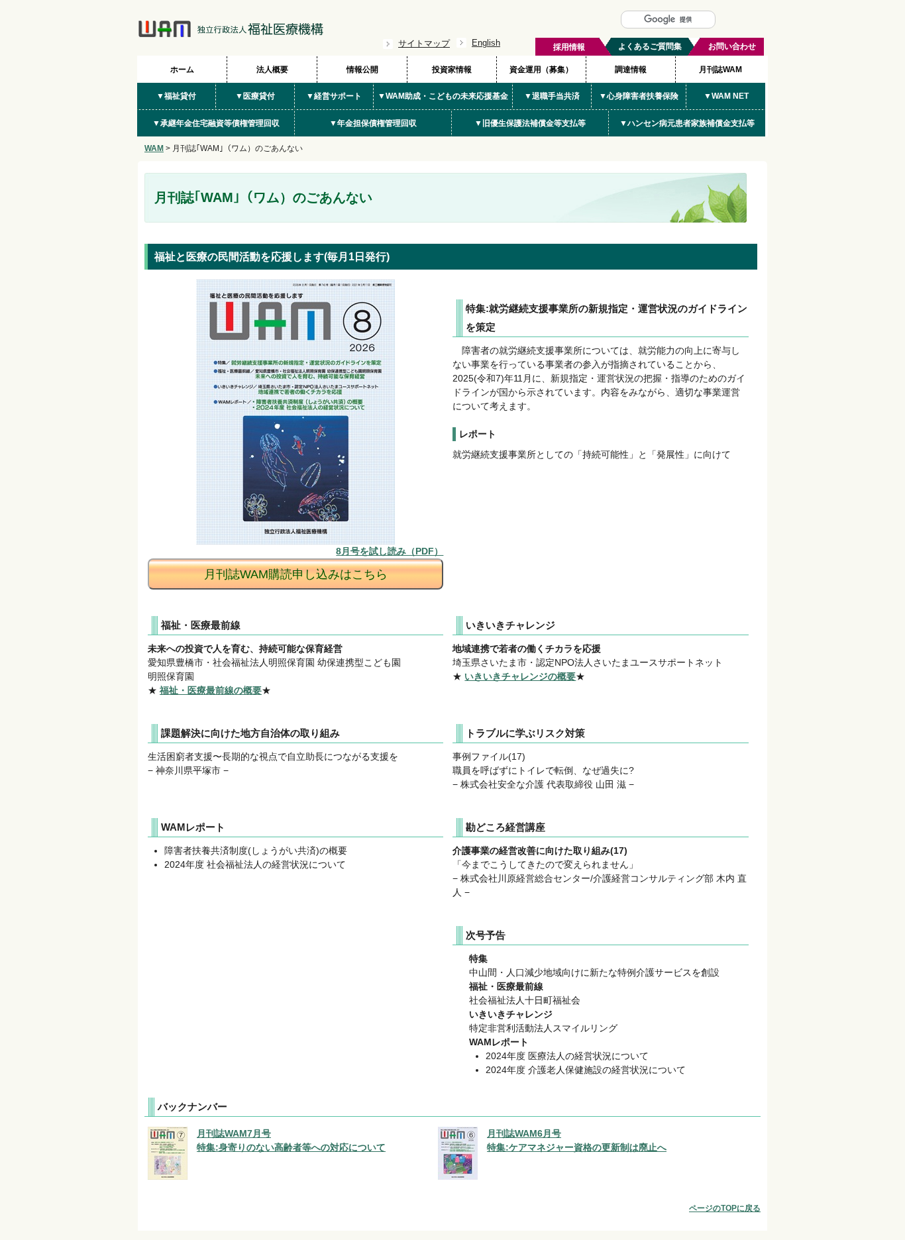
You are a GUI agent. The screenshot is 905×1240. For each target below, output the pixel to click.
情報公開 (362, 69)
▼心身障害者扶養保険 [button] (638, 96)
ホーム (182, 69)
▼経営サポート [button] (334, 96)
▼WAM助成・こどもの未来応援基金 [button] (443, 96)
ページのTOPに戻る (725, 1208)
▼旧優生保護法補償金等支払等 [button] (530, 123)
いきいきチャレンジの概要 (520, 676)
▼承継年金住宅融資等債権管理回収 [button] (216, 123)
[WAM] (230, 34)
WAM (154, 148)
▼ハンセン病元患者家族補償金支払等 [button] (687, 123)
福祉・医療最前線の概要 (211, 690)
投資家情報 (452, 69)
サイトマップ (424, 43)
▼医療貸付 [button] (255, 96)
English (486, 43)
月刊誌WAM (720, 69)
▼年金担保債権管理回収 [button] (373, 123)
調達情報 (631, 69)
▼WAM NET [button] (726, 96)
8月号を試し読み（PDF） (389, 551)
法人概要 (272, 69)
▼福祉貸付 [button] (176, 96)
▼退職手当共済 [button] (552, 96)
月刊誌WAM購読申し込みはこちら (296, 574)
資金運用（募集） (541, 69)
